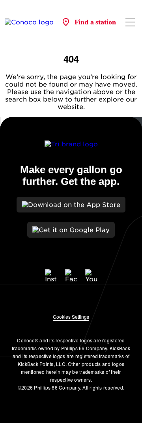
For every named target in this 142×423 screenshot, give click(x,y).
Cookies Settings (71, 316)
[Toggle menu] (130, 22)
